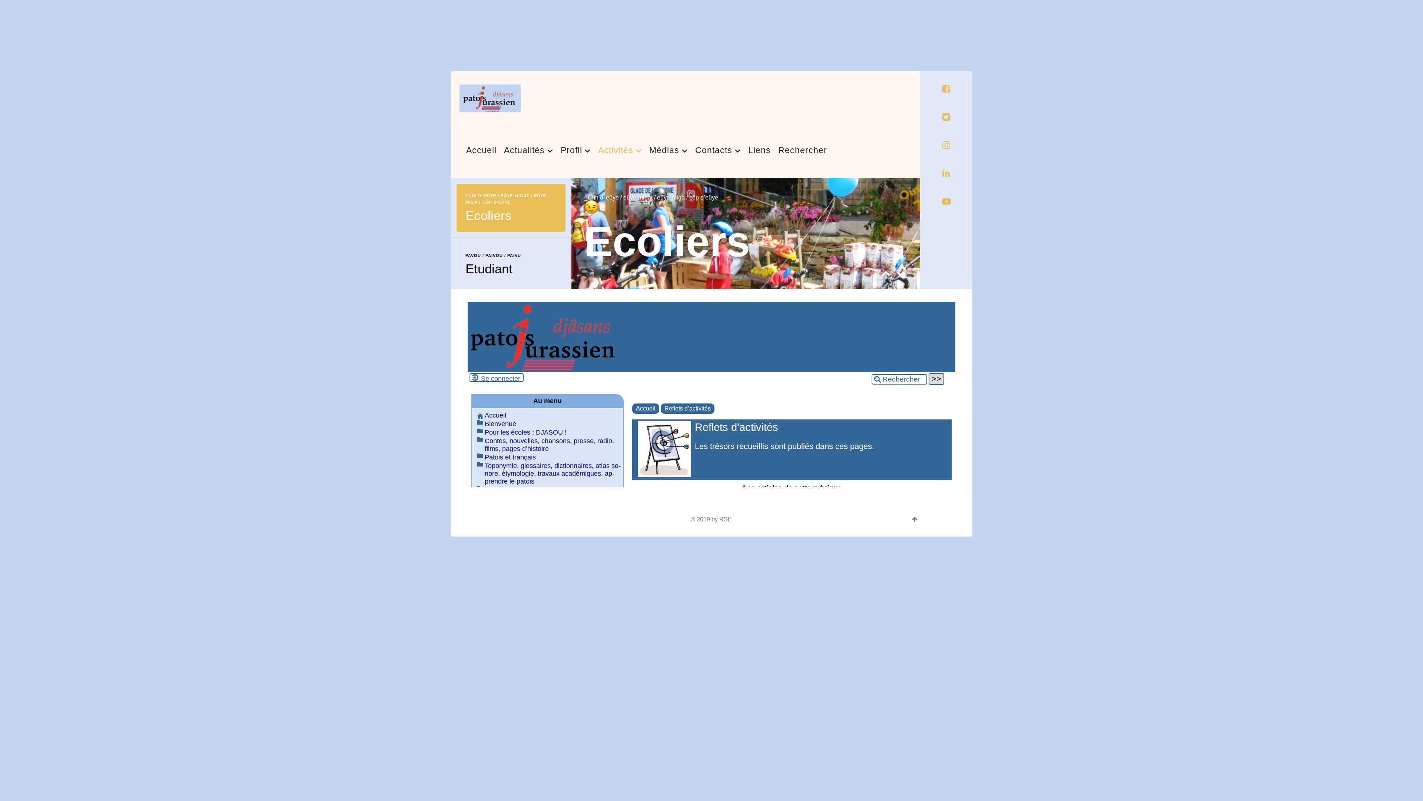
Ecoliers (667, 241)
